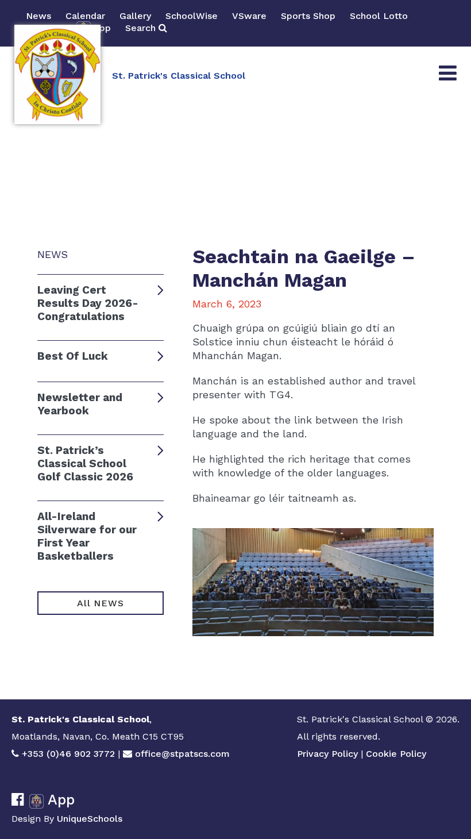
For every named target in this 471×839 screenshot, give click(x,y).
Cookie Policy (396, 753)
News (38, 15)
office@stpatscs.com (182, 753)
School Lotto (379, 15)
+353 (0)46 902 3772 (68, 753)
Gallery (135, 15)
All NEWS (100, 603)
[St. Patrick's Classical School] (57, 74)
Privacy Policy (327, 753)
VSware (249, 15)
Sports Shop (308, 15)
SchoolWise (191, 15)
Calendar (85, 15)
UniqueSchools (89, 818)
